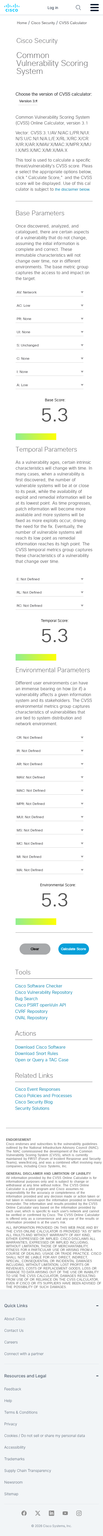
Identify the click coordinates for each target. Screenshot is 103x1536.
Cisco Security (43, 23)
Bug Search (26, 999)
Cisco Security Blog (34, 1102)
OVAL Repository (31, 1018)
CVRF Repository (31, 1011)
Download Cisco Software (40, 1047)
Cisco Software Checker (38, 986)
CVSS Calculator (73, 23)
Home (22, 23)
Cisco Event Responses (37, 1089)
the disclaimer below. (72, 190)
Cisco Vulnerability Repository (43, 992)
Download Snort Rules (36, 1054)
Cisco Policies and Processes (43, 1096)
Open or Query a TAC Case (41, 1060)
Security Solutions (32, 1108)
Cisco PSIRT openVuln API (40, 1005)
